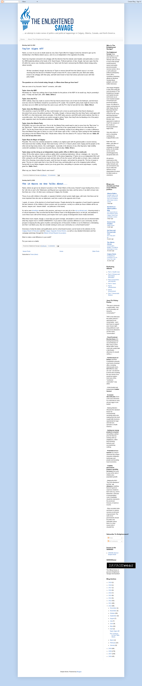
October (112, 613)
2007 (110, 654)
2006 (110, 656)
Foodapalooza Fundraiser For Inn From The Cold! (112, 257)
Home (22, 39)
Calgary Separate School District (55, 231)
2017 (110, 587)
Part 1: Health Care (114, 272)
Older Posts (95, 251)
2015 (110, 593)
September (113, 616)
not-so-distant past (81, 210)
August (112, 618)
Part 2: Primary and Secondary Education (114, 276)
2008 (110, 651)
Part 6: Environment (112, 290)
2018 (110, 585)
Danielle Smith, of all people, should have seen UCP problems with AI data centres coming (112, 198)
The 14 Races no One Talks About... (44, 184)
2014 (110, 595)
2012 (110, 600)
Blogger (79, 671)
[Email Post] (58, 175)
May (111, 626)
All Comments (113, 541)
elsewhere (35, 210)
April (111, 629)
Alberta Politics (112, 193)
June (111, 623)
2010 (110, 606)
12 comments (51, 175)
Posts (111, 538)
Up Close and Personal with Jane (111, 232)
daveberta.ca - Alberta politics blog (112, 208)
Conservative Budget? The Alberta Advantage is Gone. (112, 247)
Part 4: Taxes (112, 283)
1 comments (51, 246)
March (112, 640)
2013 (110, 598)
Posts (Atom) (34, 254)
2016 (110, 590)
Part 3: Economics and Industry (113, 280)
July (111, 621)
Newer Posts (26, 251)
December (113, 608)
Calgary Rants (111, 254)
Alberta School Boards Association (55, 233)
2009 (110, 648)
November (113, 611)
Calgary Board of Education (31, 231)
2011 (110, 603)
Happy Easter (110, 225)
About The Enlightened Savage (39, 39)
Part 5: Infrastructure (112, 286)
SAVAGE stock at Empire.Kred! (113, 553)
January (112, 645)
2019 (110, 582)
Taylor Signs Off (32, 49)
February (113, 643)
